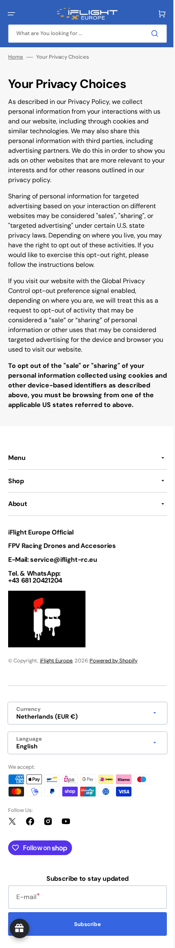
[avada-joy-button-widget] (19, 928)
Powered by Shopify (114, 670)
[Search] (150, 33)
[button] (11, 14)
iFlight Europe (56, 670)
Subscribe (84, 933)
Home (15, 57)
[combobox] (84, 33)
